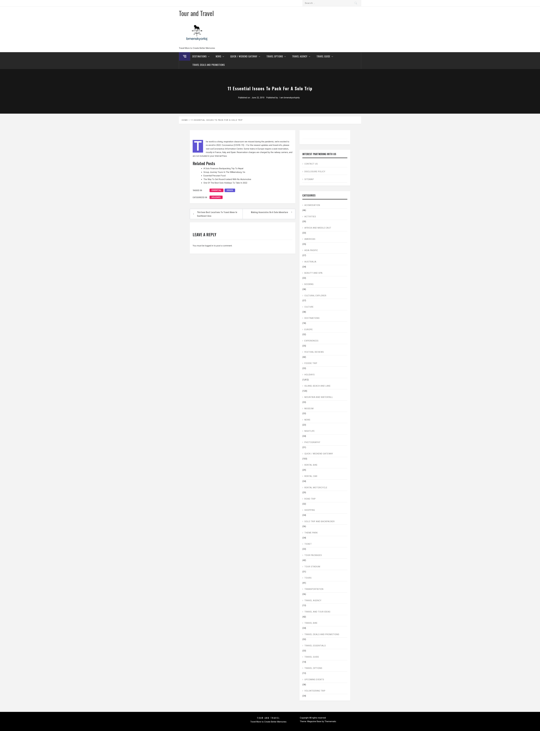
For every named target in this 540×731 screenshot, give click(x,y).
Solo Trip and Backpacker (319, 521)
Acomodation (312, 205)
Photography (312, 442)
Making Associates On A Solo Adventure (269, 212)
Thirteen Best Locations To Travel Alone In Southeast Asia (217, 214)
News (218, 56)
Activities (310, 216)
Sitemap (309, 179)
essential (216, 190)
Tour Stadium (312, 566)
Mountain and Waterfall (318, 397)
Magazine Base (314, 721)
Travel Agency (299, 56)
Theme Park (311, 533)
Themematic (330, 721)
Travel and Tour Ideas (317, 612)
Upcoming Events (314, 679)
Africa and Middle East (317, 228)
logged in (209, 245)
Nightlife (309, 431)
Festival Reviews (314, 352)
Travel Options (274, 56)
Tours (308, 578)
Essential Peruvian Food (214, 175)
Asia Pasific (311, 250)
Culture (309, 307)
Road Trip (310, 499)
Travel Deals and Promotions (208, 65)
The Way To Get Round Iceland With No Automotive (227, 179)
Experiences (311, 341)
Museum (309, 408)
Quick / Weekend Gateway (243, 56)
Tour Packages (313, 555)
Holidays (216, 197)
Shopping (309, 510)
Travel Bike (311, 623)
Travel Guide (323, 56)
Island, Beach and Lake (317, 386)
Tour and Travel (196, 13)
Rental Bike (311, 465)
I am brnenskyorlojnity (289, 97)
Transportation (313, 589)
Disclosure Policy (314, 171)
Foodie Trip (310, 363)
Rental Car (310, 476)
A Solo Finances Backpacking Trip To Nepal (223, 168)
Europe (308, 329)
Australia (310, 262)
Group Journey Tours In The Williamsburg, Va (224, 172)
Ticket (308, 544)
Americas (309, 239)
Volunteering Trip (314, 691)
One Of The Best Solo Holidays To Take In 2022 (225, 183)
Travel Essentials (315, 646)
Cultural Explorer (315, 295)
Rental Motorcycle (315, 487)
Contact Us (311, 164)
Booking (309, 284)
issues (230, 190)
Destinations (199, 56)
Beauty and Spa (313, 273)
